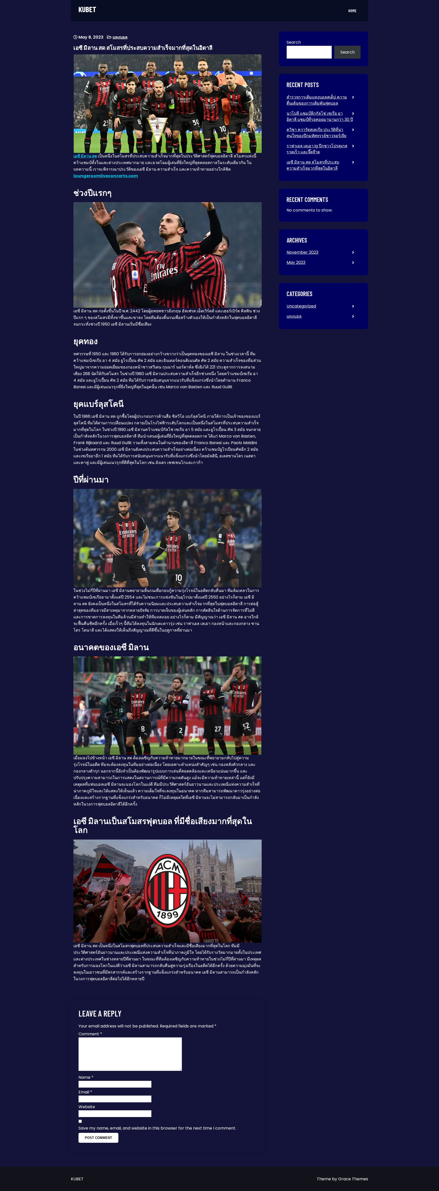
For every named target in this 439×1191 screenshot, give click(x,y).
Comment (90, 1034)
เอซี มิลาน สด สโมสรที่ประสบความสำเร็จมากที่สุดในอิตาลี (313, 165)
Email (85, 1092)
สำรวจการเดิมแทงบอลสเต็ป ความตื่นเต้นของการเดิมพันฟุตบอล (317, 100)
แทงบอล (120, 37)
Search (294, 42)
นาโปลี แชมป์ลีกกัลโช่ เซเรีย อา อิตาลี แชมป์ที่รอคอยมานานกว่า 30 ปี (320, 116)
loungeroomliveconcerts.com (105, 176)
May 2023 (296, 262)
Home (352, 10)
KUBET (87, 9)
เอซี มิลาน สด (85, 156)
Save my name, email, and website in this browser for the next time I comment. (157, 1128)
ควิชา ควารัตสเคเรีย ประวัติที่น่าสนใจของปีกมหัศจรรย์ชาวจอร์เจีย (316, 133)
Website (87, 1107)
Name (86, 1077)
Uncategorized (301, 306)
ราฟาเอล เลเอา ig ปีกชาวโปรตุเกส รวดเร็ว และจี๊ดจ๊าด (317, 149)
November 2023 (302, 252)
